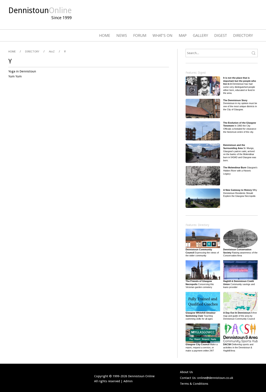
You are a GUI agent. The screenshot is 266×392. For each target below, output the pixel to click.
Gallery (200, 35)
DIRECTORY (32, 51)
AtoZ (52, 51)
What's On (162, 35)
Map (183, 35)
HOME (12, 51)
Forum (139, 35)
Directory (243, 35)
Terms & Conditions (194, 384)
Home (104, 35)
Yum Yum (15, 76)
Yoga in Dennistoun (22, 71)
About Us (186, 372)
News (121, 35)
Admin (128, 381)
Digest (220, 35)
